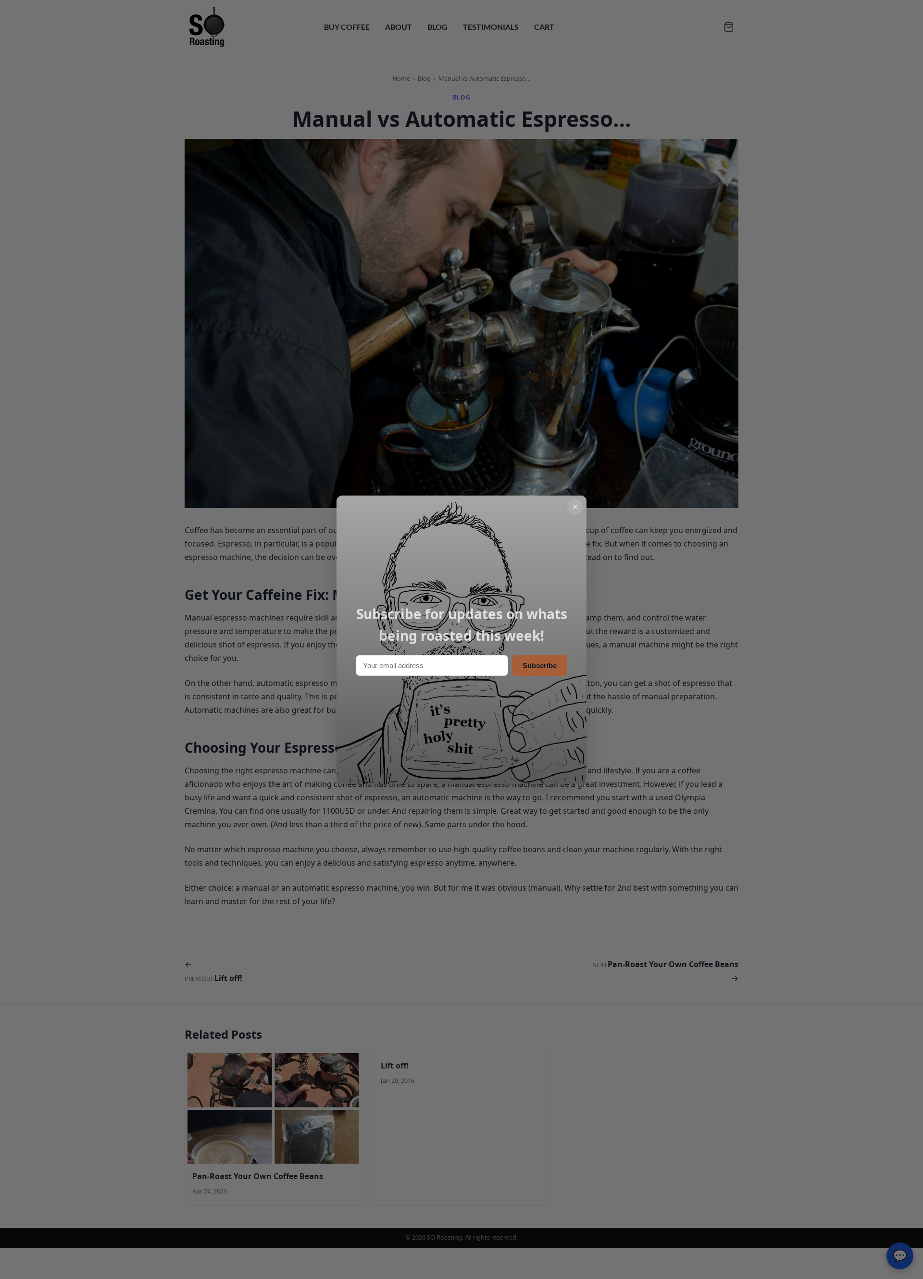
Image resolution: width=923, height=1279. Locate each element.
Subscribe (540, 665)
